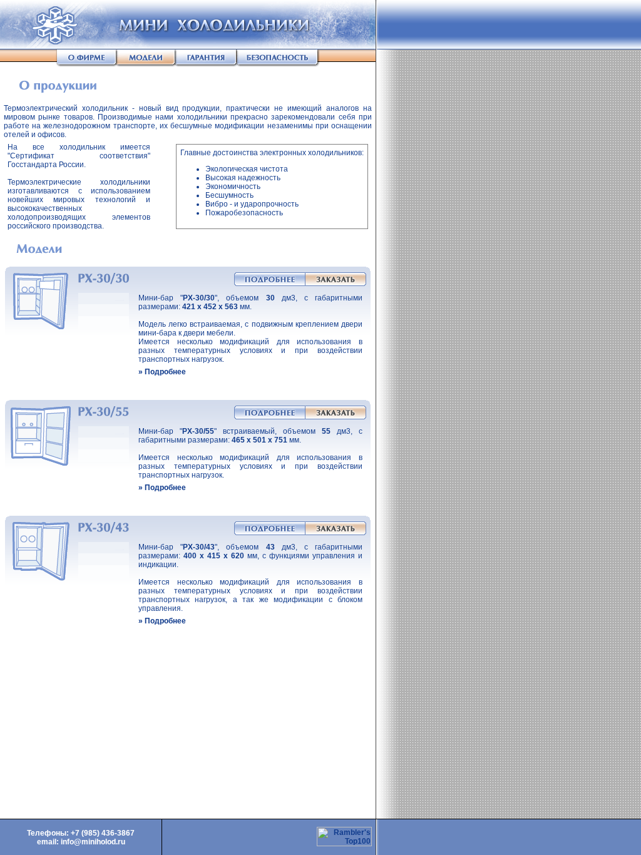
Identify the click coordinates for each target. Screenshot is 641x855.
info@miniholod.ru (93, 841)
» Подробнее (162, 371)
